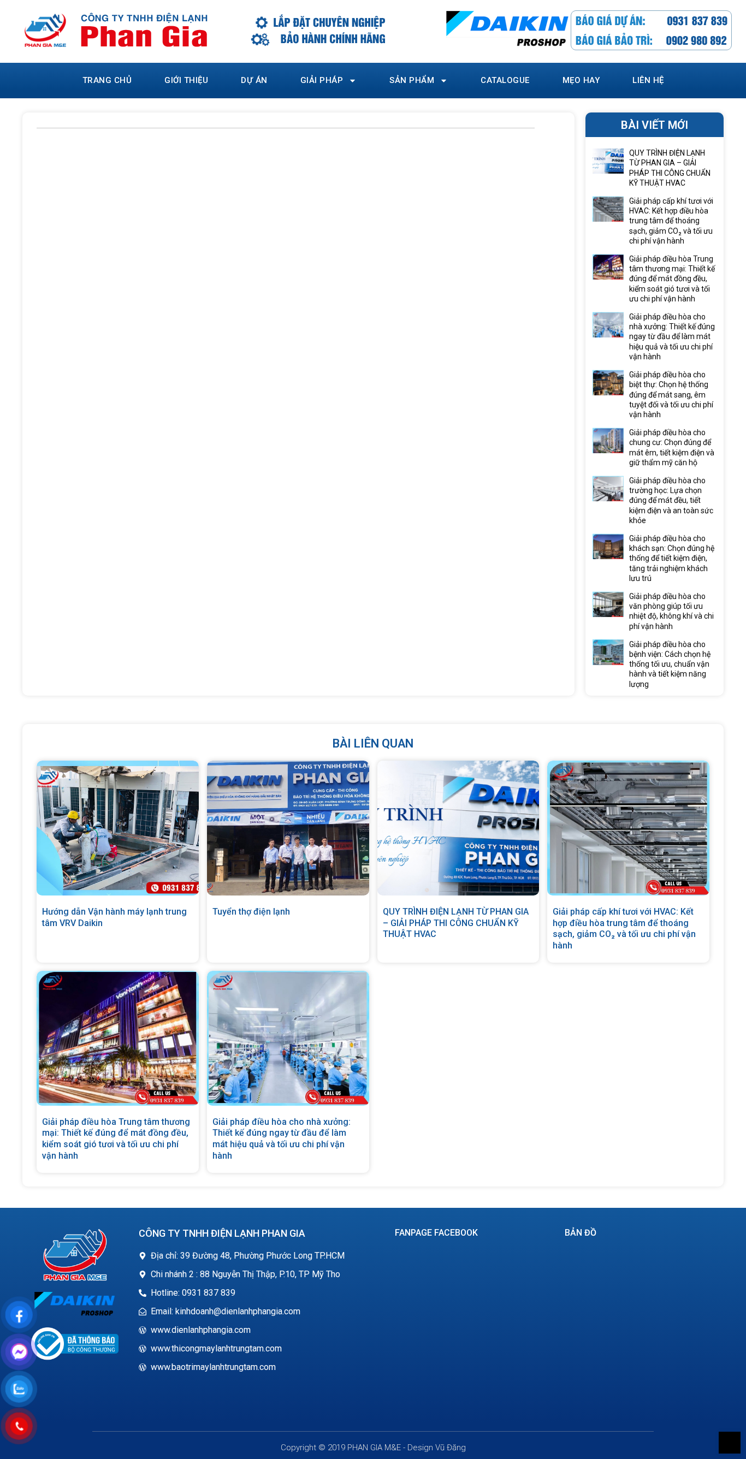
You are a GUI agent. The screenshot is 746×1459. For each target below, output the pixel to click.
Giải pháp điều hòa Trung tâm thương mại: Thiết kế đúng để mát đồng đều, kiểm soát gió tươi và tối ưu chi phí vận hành (672, 278)
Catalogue (505, 80)
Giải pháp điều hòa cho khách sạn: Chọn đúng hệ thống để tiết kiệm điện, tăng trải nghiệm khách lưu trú (671, 558)
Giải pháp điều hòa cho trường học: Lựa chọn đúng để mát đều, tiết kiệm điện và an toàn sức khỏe (671, 500)
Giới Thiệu (186, 80)
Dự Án (254, 80)
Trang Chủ (107, 80)
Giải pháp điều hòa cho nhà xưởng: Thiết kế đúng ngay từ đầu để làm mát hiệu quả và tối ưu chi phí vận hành (672, 336)
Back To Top (730, 1443)
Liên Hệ (648, 80)
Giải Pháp (322, 80)
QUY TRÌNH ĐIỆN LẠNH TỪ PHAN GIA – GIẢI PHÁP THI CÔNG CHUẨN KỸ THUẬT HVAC (456, 923)
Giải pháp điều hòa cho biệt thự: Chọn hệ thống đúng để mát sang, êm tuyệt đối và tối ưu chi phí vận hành (671, 394)
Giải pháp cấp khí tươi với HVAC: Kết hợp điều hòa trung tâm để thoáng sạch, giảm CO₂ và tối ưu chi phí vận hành (671, 221)
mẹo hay (581, 80)
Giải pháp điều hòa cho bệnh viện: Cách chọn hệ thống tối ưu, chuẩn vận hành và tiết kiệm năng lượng (670, 664)
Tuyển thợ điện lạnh (251, 911)
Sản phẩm (411, 80)
